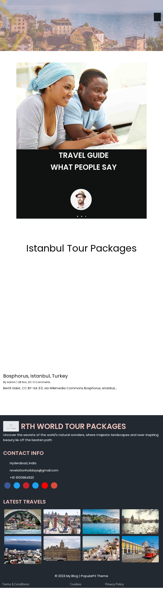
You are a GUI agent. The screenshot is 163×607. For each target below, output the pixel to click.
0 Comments (41, 382)
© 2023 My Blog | (68, 576)
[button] (78, 216)
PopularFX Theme (94, 576)
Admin (11, 382)
